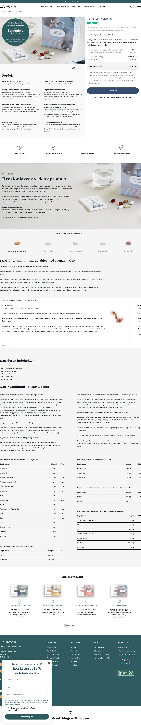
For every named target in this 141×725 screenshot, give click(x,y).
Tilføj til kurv (113, 91)
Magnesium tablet (76, 251)
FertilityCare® (52, 610)
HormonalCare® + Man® (103, 658)
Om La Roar (74, 651)
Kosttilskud (76, 6)
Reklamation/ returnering (126, 651)
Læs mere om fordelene (124, 75)
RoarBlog (73, 665)
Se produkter (70, 625)
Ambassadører (75, 658)
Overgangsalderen (62, 6)
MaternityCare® (119, 610)
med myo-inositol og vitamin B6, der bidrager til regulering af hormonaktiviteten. (19, 614)
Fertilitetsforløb (46, 6)
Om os (101, 6)
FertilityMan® (52, 651)
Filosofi (73, 647)
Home (2, 11)
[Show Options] (47, 687)
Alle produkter (99, 647)
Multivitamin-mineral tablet (17, 251)
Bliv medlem (98, 651)
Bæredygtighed (75, 654)
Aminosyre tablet (48, 251)
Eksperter (73, 661)
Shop (139, 6)
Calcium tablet (103, 251)
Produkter (9, 11)
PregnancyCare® (86, 610)
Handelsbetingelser (124, 647)
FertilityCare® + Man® (102, 654)
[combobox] (26, 687)
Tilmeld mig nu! (27, 716)
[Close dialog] (49, 663)
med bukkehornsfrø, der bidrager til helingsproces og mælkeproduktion (119, 615)
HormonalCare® (19, 610)
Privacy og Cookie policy (126, 654)
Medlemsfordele (89, 6)
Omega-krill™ (128, 251)
